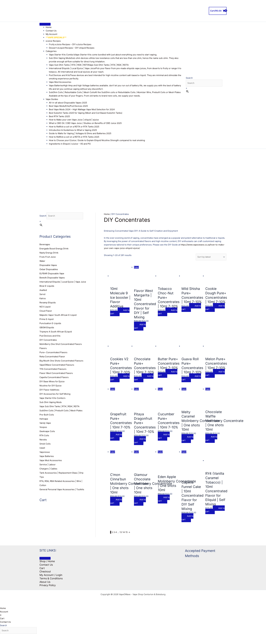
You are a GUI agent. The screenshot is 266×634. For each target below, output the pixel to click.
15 (126, 532)
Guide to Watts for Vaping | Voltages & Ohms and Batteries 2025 (80, 133)
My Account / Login (50, 575)
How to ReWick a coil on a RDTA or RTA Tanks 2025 (74, 126)
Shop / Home (47, 561)
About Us (44, 581)
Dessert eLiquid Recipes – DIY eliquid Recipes (71, 48)
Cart (42, 568)
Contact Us (51, 30)
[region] (133, 176)
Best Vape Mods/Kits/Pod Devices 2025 (68, 106)
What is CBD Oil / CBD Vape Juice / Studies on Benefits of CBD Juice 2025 (85, 123)
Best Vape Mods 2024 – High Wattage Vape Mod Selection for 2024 (82, 109)
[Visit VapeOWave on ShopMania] (157, 558)
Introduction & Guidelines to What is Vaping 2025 (73, 130)
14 (123, 532)
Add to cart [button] (120, 312)
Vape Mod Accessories (60, 82)
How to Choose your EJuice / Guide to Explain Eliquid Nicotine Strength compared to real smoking (97, 140)
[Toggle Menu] (45, 24)
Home (49, 27)
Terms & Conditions (51, 578)
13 (121, 532)
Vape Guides (52, 99)
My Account (51, 34)
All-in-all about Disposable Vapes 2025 (68, 102)
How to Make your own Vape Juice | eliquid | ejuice (74, 119)
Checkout (45, 571)
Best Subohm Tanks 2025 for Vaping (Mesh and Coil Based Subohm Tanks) (85, 113)
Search (189, 78)
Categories (51, 51)
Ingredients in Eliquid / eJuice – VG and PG (70, 143)
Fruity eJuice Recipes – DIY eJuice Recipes (70, 44)
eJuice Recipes (53, 41)
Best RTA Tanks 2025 (59, 116)
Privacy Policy (47, 585)
